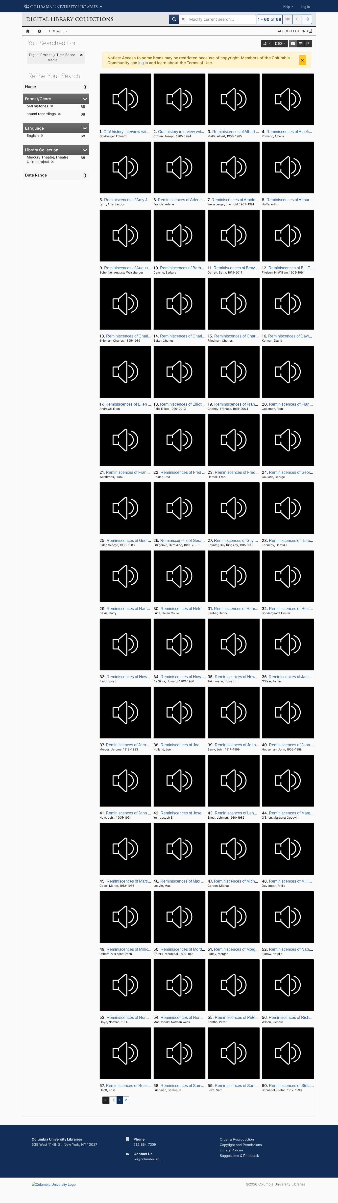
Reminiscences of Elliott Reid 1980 (191, 404)
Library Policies (231, 1150)
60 (280, 43)
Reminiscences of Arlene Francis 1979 (192, 200)
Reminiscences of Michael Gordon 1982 (249, 881)
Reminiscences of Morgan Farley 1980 (248, 949)
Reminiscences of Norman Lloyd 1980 (140, 1017)
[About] (39, 31)
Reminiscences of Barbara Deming (190, 268)
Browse (57, 31)
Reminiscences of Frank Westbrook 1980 (142, 472)
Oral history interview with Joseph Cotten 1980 (199, 132)
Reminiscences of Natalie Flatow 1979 (303, 949)
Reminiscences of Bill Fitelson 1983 (300, 268)
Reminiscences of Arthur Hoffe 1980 (298, 200)
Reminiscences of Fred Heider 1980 (192, 472)
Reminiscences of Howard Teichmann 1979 (253, 677)
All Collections (293, 31)
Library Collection (41, 149)
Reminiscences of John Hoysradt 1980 (140, 813)
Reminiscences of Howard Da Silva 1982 (197, 677)
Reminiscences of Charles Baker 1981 (194, 336)
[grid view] (293, 43)
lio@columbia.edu (148, 1159)
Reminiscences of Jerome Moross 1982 (140, 745)
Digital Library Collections (69, 19)
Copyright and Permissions (241, 1145)
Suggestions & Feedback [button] (239, 1156)
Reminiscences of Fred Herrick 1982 (247, 472)
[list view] (301, 43)
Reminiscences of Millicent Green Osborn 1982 (148, 949)
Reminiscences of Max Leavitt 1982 (191, 881)
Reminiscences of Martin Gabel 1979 (139, 881)
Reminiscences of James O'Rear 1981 (302, 677)
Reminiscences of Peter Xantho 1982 (247, 1017)
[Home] (28, 31)
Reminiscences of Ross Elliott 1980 (137, 1086)
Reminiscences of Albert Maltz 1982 (243, 132)
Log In (305, 7)
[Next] (307, 19)
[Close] (302, 60)
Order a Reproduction (237, 1139)
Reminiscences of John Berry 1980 (245, 745)
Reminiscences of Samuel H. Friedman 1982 (200, 1086)
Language (34, 128)
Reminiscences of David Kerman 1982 (302, 336)
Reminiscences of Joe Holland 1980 (192, 745)
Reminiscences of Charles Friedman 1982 (251, 336)
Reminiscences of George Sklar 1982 (139, 540)
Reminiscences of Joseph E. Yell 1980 (194, 813)
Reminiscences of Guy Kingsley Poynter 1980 (254, 540)
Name (30, 86)
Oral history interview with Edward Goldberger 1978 (148, 132)
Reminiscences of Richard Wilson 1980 (303, 1017)
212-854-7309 (145, 1144)
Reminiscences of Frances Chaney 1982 (250, 404)
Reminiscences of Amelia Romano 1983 (301, 132)
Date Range (36, 175)
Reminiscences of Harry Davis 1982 (138, 609)
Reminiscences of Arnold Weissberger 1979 (250, 200)
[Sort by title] (267, 43)
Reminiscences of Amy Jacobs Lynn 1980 (140, 200)
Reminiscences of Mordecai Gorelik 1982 (197, 949)
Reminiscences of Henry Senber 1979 (247, 609)
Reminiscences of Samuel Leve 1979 (247, 1086)
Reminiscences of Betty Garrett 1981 (246, 268)
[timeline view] (308, 43)
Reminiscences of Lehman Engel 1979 (249, 813)
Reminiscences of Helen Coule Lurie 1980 (198, 609)
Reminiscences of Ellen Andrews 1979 (139, 404)
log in (143, 63)
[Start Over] (183, 19)
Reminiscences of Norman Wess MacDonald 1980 (205, 1017)
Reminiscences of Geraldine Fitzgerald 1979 (199, 540)
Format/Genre (38, 98)
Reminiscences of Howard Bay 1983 (139, 677)
